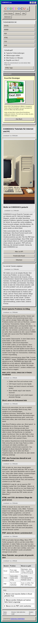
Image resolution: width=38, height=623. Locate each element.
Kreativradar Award (19, 256)
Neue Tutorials (8, 13)
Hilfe (23, 13)
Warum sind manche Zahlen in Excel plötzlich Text (18, 595)
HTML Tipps (9, 68)
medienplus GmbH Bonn (17, 619)
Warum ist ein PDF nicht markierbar (18, 606)
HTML (6, 37)
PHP (5, 45)
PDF (5, 33)
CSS (5, 41)
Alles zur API (19, 251)
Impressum (7, 17)
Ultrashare (19, 260)
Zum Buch (19, 119)
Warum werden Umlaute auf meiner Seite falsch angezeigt (17, 601)
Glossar (17, 13)
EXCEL (6, 26)
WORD (6, 29)
